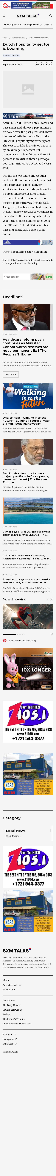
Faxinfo (48, 24)
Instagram (8, 1039)
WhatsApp (8, 1043)
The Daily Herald (12, 24)
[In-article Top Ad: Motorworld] (28, 116)
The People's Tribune (14, 1018)
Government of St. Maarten (17, 1023)
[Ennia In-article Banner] (28, 277)
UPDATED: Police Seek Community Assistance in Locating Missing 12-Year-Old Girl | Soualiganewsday (26, 557)
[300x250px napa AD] (28, 774)
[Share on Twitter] (46, 64)
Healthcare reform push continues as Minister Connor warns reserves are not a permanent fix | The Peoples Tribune (25, 347)
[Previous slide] (47, 599)
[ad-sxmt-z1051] (28, 722)
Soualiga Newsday (33, 24)
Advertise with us (12, 985)
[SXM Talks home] (28, 15)
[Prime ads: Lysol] (28, 669)
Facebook (8, 1034)
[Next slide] (51, 599)
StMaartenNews (18, 38)
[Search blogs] (50, 15)
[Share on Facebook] (41, 64)
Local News (9, 1000)
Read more (12, 374)
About (6, 980)
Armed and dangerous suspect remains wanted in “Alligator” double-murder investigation (27, 581)
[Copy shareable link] (37, 64)
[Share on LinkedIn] (51, 64)
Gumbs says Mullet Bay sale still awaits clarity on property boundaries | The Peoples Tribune (26, 533)
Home (5, 38)
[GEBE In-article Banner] (28, 242)
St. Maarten (9, 989)
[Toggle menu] (4, 16)
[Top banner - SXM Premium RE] (28, 5)
